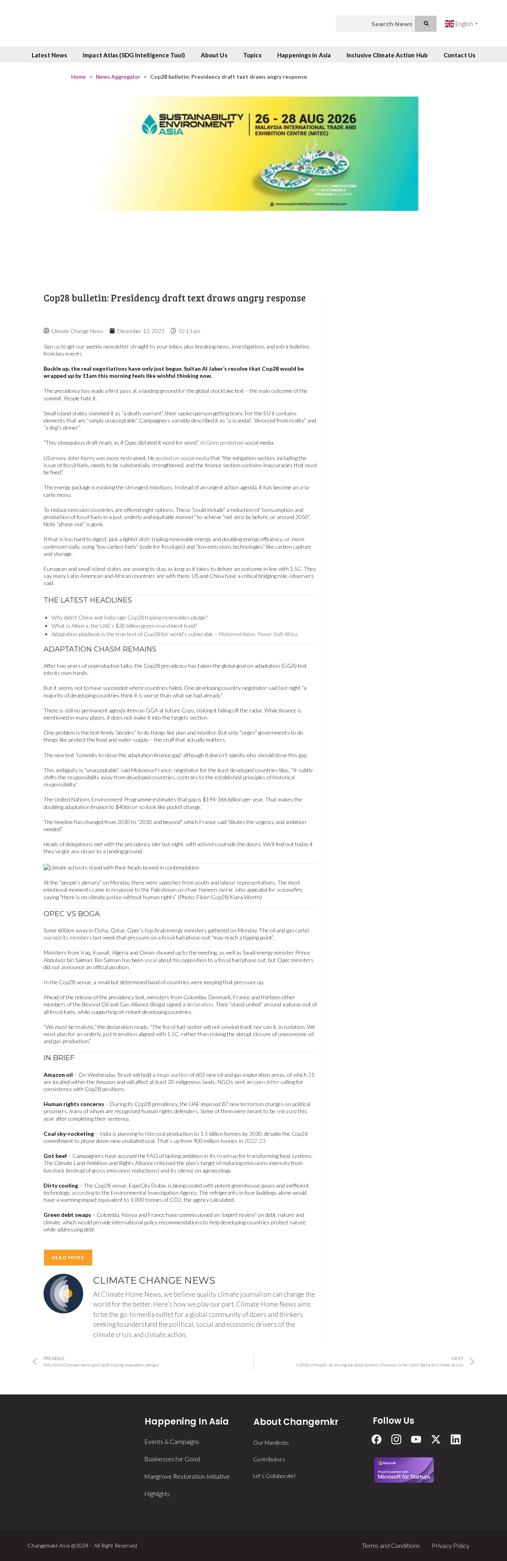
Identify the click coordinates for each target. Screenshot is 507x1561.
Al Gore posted (218, 442)
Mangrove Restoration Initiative (187, 1476)
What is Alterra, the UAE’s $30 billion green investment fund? (124, 625)
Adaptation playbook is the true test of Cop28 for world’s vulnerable (132, 634)
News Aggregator (118, 76)
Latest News (49, 55)
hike (150, 1133)
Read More (68, 1257)
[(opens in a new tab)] (253, 187)
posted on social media (182, 458)
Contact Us (459, 55)
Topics (252, 55)
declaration (200, 1004)
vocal (151, 960)
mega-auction (172, 1074)
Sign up (52, 346)
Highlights (157, 1493)
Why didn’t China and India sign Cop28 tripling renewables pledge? (129, 617)
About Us (214, 55)
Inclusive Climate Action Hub (387, 55)
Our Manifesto (271, 1442)
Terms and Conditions (391, 1545)
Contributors (269, 1459)
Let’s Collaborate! (274, 1475)
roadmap (227, 1155)
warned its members (68, 937)
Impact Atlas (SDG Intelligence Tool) (134, 55)
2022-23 (254, 1140)
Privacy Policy (450, 1545)
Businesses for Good (172, 1458)
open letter (267, 1081)
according (83, 1192)
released (286, 1111)
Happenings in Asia (304, 55)
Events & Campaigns (171, 1441)
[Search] (425, 24)
